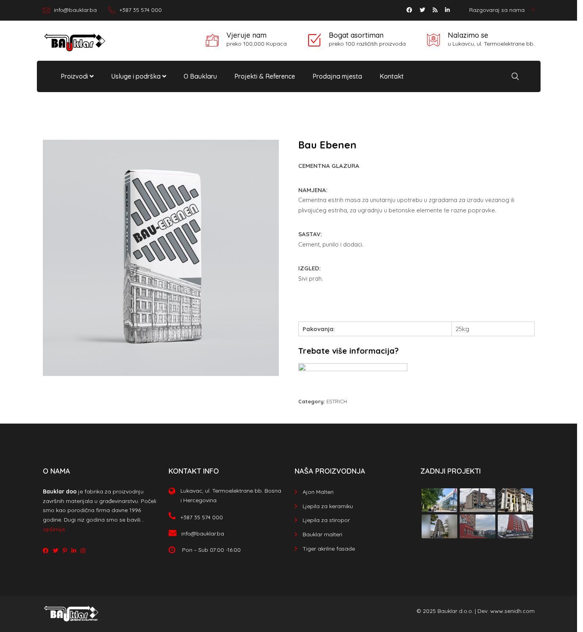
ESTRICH (336, 401)
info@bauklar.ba (75, 9)
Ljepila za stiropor (326, 520)
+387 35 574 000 (140, 9)
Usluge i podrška (136, 76)
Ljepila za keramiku (328, 506)
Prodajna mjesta (337, 76)
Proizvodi (75, 76)
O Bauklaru (200, 76)
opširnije (54, 529)
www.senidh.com (512, 611)
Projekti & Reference (264, 76)
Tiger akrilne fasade (329, 548)
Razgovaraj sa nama (497, 9)
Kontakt (392, 76)
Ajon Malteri (318, 491)
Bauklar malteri (322, 534)
